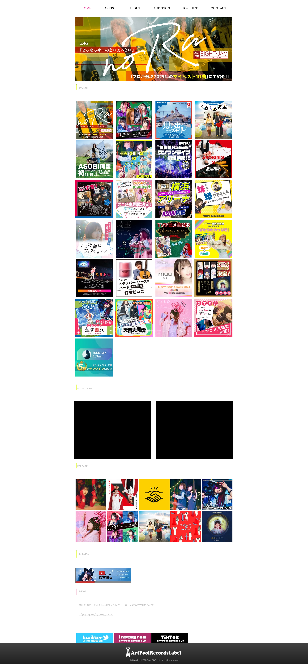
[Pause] (160, 534)
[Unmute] (166, 534)
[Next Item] (227, 590)
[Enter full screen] (229, 534)
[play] (224, 78)
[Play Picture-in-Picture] (223, 534)
